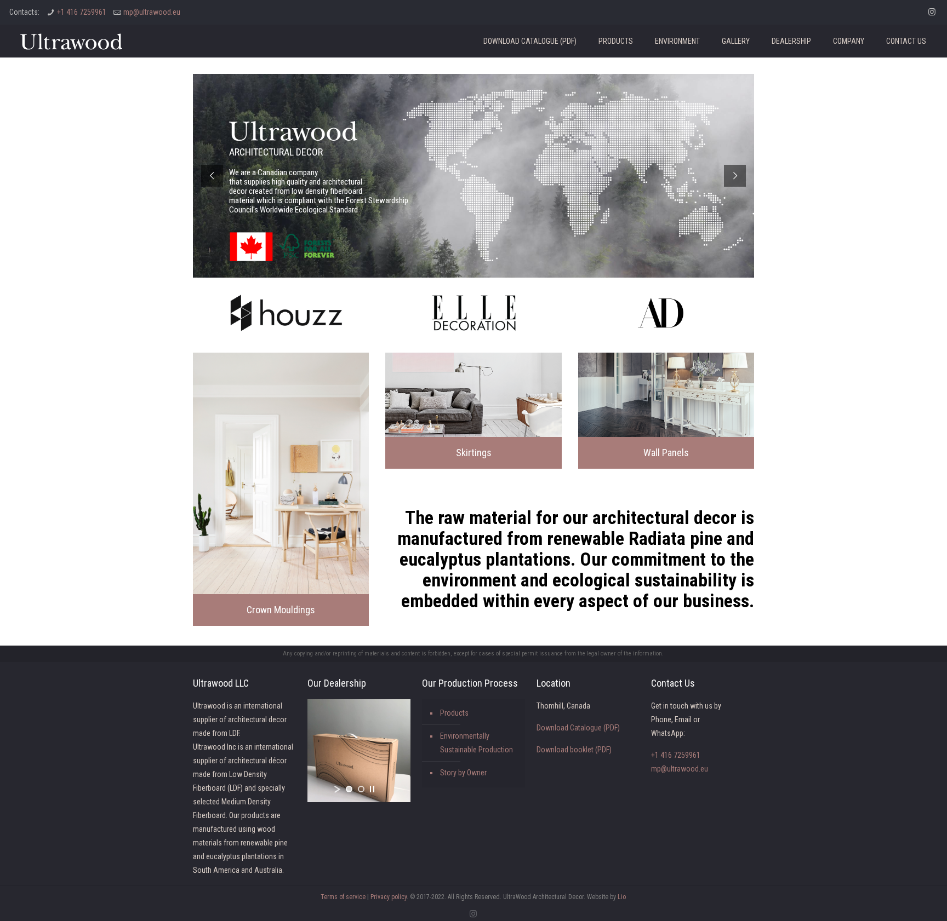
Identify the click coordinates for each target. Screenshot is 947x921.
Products (454, 713)
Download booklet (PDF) (574, 749)
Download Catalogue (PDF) (578, 727)
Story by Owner (463, 772)
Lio (622, 897)
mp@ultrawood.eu (151, 12)
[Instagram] (932, 12)
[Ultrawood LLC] (71, 41)
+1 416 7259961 (81, 12)
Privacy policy (388, 897)
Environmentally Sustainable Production (476, 743)
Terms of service (343, 897)
